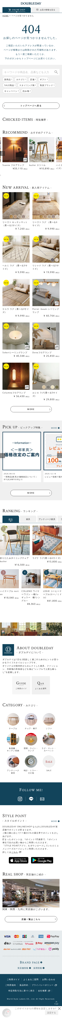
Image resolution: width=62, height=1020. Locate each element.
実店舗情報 (23, 968)
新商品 (7, 79)
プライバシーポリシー (43, 985)
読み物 (26, 91)
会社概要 (42, 991)
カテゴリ (20, 79)
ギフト (43, 79)
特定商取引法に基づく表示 (21, 990)
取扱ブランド (46, 85)
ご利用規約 (10, 985)
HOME (5, 15)
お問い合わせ (48, 979)
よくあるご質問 (31, 979)
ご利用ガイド (13, 979)
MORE (31, 409)
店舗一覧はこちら (31, 919)
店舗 (32, 79)
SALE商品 (9, 85)
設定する (51, 1012)
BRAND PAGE (30, 962)
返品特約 (24, 985)
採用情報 (37, 968)
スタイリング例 (27, 85)
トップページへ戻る (31, 105)
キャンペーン (10, 91)
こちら (14, 852)
